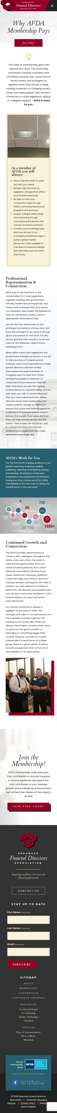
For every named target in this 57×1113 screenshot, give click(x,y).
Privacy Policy (28, 1103)
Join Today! (28, 43)
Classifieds (28, 1020)
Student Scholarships (28, 1016)
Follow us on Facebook (33, 1082)
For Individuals (28, 1013)
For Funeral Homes (28, 1009)
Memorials (28, 1039)
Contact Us (28, 891)
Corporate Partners (28, 997)
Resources (28, 1004)
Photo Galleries (28, 1036)
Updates (28, 1027)
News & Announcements (28, 1032)
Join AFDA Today (28, 806)
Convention (28, 993)
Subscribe (22, 964)
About (28, 983)
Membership (28, 988)
